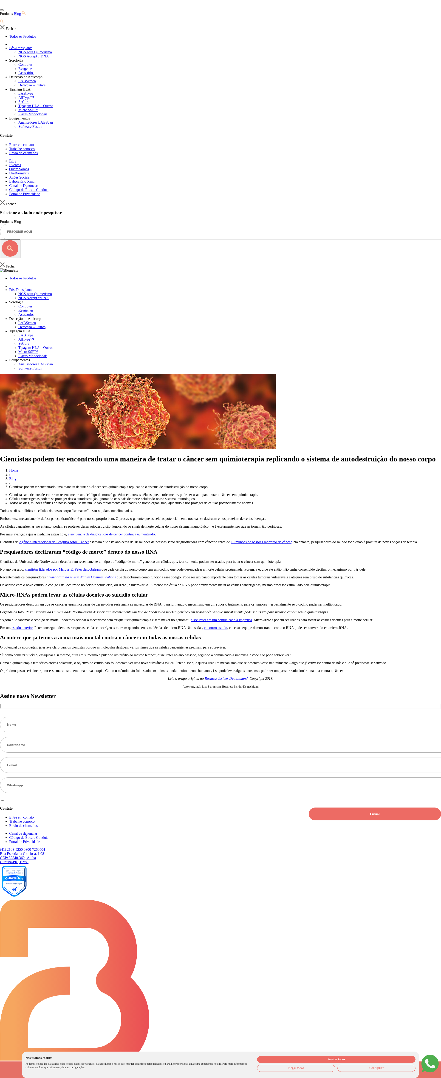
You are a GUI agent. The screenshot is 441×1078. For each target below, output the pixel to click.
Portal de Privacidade (24, 194)
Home (13, 470)
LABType (25, 93)
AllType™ (26, 98)
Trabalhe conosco (22, 149)
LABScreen (27, 81)
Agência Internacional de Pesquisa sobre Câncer (54, 542)
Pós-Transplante (20, 48)
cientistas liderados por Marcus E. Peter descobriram (63, 569)
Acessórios (26, 73)
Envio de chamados (23, 153)
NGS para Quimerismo (35, 52)
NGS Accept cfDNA (33, 56)
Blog (17, 14)
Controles (25, 64)
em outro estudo (215, 628)
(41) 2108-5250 (12, 849)
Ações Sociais (19, 177)
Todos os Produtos (22, 36)
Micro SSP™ (28, 110)
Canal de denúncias (23, 833)
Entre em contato (21, 145)
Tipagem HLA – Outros (35, 106)
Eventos (15, 165)
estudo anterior (22, 628)
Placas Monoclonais (32, 114)
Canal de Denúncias (23, 186)
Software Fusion (30, 126)
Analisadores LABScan (35, 122)
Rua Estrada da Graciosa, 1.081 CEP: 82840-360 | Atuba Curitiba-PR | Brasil (23, 858)
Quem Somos (19, 169)
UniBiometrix (19, 173)
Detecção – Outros (31, 85)
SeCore (23, 102)
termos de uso (34, 799)
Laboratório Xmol (22, 181)
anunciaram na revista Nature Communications (81, 577)
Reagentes (25, 69)
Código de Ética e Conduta (28, 190)
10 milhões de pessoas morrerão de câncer (261, 542)
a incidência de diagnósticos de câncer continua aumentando (111, 534)
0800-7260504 (34, 849)
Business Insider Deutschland (226, 678)
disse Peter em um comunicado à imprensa (221, 620)
